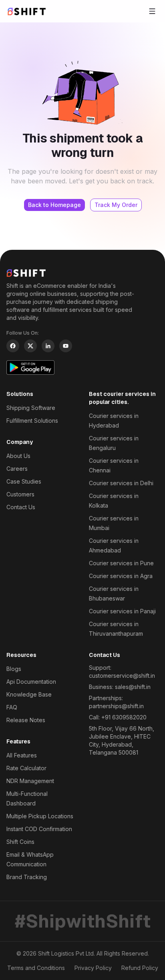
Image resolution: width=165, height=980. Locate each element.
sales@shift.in (133, 686)
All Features (21, 755)
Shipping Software (30, 407)
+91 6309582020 (124, 717)
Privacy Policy (93, 967)
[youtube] (65, 345)
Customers (20, 494)
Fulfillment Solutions (32, 420)
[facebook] (12, 345)
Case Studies (23, 481)
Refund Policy (139, 967)
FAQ (11, 707)
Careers (17, 468)
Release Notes (25, 720)
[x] (30, 345)
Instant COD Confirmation (39, 828)
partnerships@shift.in (116, 706)
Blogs (13, 668)
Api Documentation (31, 681)
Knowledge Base (29, 694)
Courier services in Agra (121, 575)
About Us (18, 455)
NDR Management (30, 780)
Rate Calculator (26, 768)
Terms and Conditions (36, 967)
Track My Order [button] (116, 204)
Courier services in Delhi (121, 483)
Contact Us (20, 507)
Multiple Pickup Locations (39, 816)
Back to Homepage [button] (54, 204)
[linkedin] (48, 345)
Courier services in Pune (121, 563)
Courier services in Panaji (122, 611)
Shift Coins (20, 841)
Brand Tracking (26, 877)
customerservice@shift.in (122, 675)
